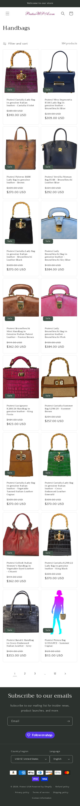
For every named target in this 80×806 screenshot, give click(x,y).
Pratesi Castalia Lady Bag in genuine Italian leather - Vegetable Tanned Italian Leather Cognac (21, 488)
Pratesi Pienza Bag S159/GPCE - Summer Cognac (57, 643)
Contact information (41, 798)
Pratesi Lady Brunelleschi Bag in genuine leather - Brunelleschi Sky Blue (58, 256)
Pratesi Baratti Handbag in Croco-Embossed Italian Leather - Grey (20, 643)
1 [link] (14, 673)
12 (55, 673)
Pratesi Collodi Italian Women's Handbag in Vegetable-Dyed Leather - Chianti (20, 567)
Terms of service (41, 792)
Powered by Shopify (42, 787)
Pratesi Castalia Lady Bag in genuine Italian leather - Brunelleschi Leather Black (21, 256)
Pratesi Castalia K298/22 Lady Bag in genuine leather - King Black (59, 566)
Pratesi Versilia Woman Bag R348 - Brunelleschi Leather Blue (58, 180)
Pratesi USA (25, 787)
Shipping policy (60, 792)
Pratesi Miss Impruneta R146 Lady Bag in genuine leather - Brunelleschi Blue (58, 104)
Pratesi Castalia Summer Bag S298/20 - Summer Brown (59, 408)
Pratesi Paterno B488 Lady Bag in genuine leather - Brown (19, 180)
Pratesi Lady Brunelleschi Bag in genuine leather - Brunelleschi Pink (56, 333)
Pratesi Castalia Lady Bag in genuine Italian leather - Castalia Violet (21, 102)
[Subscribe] (68, 721)
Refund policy (62, 787)
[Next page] (65, 674)
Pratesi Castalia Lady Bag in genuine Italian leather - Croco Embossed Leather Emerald (59, 488)
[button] (7, 13)
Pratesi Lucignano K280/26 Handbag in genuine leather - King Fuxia (20, 410)
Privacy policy (22, 792)
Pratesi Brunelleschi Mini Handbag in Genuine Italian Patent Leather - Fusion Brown (20, 333)
